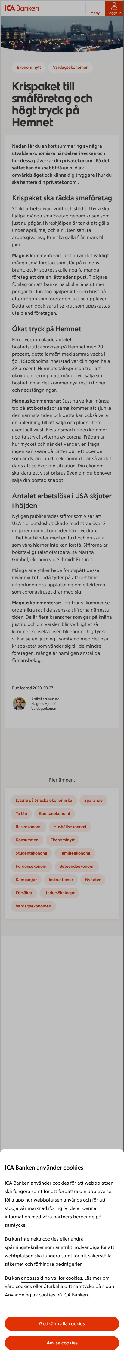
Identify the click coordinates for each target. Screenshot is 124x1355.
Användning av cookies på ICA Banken (46, 1295)
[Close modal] (62, 677)
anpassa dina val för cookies (51, 1278)
